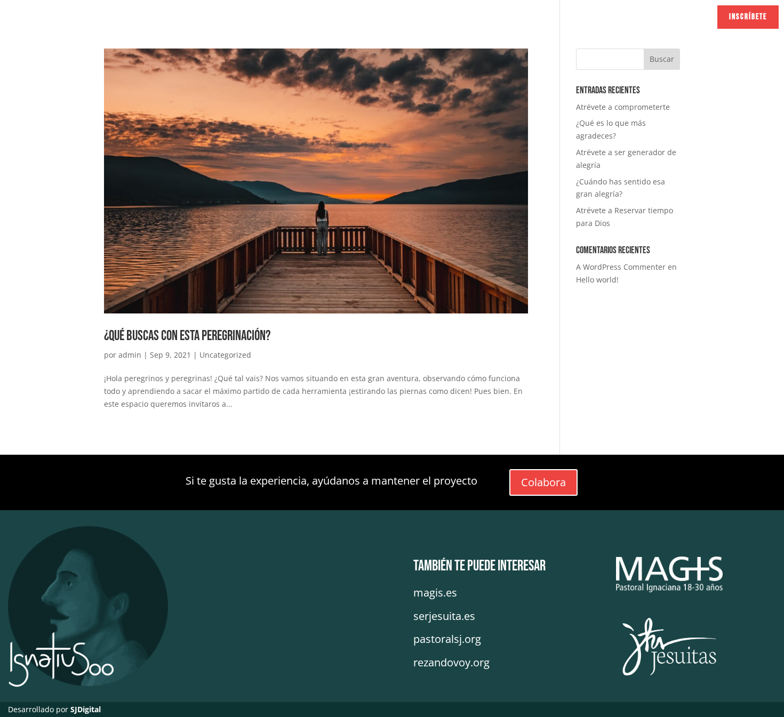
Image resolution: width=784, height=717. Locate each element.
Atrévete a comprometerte (623, 107)
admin (129, 355)
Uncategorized (225, 355)
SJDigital (85, 709)
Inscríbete (748, 17)
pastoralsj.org (447, 639)
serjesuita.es (444, 616)
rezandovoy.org (451, 662)
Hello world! (597, 280)
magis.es (435, 592)
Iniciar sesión (668, 17)
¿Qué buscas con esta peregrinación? (187, 336)
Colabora (543, 482)
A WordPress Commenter (621, 267)
